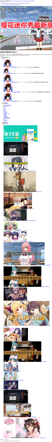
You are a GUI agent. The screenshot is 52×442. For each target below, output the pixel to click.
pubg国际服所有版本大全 (7, 117)
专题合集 (17, 3)
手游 (15, 3)
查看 (29, 67)
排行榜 (25, 3)
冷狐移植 (5, 114)
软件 (8, 3)
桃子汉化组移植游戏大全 (7, 105)
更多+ (7, 103)
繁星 (4, 110)
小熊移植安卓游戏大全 (7, 118)
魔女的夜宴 (5, 106)
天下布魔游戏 (5, 116)
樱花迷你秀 (3, 58)
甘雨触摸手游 (5, 120)
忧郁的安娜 (5, 112)
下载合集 (20, 3)
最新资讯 (23, 3)
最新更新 (28, 3)
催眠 (4, 119)
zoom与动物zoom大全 (7, 113)
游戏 (7, 3)
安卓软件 (13, 3)
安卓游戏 (10, 3)
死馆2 (4, 107)
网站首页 (5, 3)
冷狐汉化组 (5, 111)
